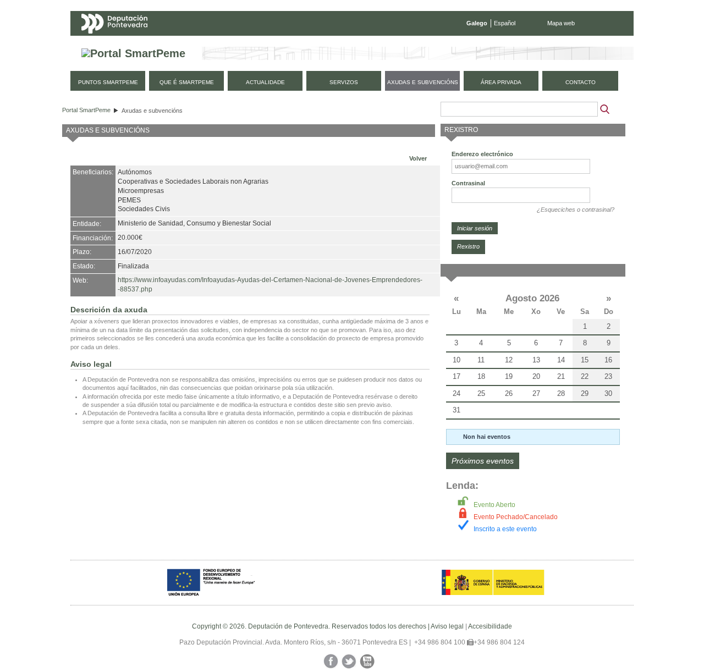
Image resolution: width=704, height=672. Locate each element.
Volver (418, 158)
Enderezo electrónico (482, 154)
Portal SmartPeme (86, 110)
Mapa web (561, 23)
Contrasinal (468, 183)
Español (504, 23)
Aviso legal (447, 626)
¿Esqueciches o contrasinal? (575, 209)
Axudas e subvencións (152, 110)
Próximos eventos (483, 460)
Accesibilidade (490, 626)
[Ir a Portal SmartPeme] (133, 53)
